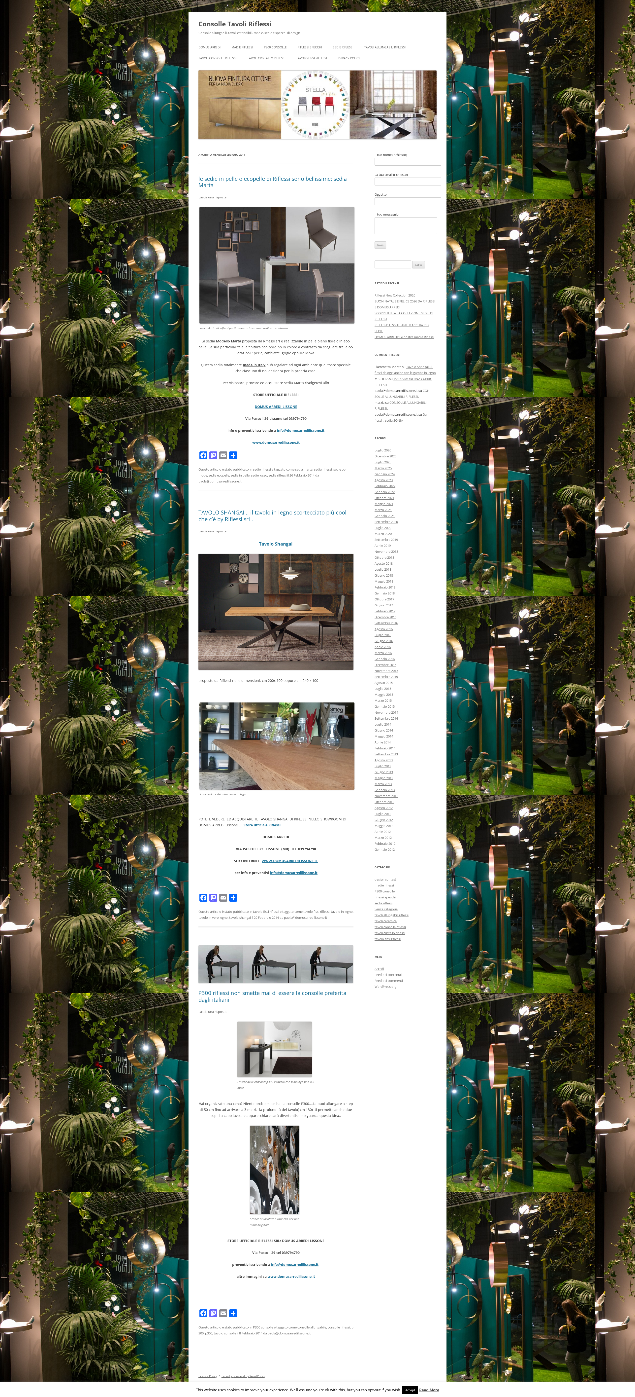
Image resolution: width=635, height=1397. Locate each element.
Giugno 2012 (384, 819)
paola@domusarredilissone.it (220, 481)
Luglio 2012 (383, 813)
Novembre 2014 (386, 712)
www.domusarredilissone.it (276, 442)
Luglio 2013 (383, 766)
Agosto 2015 (384, 682)
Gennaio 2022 (385, 492)
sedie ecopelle (219, 475)
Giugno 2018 (384, 575)
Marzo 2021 (383, 510)
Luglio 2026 (383, 450)
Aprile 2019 (383, 545)
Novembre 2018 (386, 551)
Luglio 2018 (383, 569)
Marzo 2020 (383, 533)
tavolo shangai (240, 917)
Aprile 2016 (383, 647)
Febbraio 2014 (385, 748)
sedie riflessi (343, 47)
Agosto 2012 (384, 808)
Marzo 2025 (383, 468)
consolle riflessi (339, 1327)
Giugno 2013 (384, 772)
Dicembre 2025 (385, 456)
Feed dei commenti (389, 980)
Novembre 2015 (386, 670)
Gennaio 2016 (385, 659)
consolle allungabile (311, 1327)
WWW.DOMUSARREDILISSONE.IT (290, 860)
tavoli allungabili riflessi (385, 47)
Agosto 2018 (384, 563)
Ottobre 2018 (384, 557)
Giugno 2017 (384, 605)
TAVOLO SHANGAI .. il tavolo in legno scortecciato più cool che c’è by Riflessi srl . (272, 515)
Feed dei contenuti (388, 974)
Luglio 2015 (383, 688)
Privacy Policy (349, 58)
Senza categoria (386, 909)
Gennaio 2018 (385, 593)
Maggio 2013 (384, 778)
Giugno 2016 (384, 641)
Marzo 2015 (383, 700)
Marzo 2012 (383, 837)
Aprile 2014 (383, 742)
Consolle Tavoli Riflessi (234, 23)
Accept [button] (410, 1390)
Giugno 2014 (384, 730)
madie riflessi (242, 47)
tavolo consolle (225, 1333)
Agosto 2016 (384, 629)
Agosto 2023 (384, 480)
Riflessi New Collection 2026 (395, 295)
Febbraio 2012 (385, 843)
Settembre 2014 (386, 718)
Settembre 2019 (386, 539)
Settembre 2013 (386, 754)
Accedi (379, 968)
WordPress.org (385, 986)
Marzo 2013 (383, 784)
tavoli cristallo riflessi (266, 58)
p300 (208, 1333)
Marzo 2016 (383, 653)
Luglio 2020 (383, 527)
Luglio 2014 (383, 724)
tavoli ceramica (386, 921)
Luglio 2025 (383, 462)
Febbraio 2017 (385, 611)
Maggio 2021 (384, 504)
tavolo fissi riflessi (311, 58)
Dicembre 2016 (385, 617)
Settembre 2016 (386, 623)
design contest (385, 879)
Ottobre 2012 (384, 802)
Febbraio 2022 (385, 486)
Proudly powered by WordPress (243, 1376)
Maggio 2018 (384, 581)
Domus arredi (209, 47)
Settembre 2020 (386, 521)
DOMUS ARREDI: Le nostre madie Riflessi (404, 337)
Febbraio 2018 (385, 587)
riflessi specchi (310, 47)
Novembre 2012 (386, 796)
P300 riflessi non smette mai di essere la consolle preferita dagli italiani (272, 996)
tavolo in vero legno (213, 917)
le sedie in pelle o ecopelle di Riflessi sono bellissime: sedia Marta (272, 182)
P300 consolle (275, 47)
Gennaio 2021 (385, 516)
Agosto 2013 (384, 760)
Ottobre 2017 (384, 599)
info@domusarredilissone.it (300, 430)
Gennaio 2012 (385, 849)
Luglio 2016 (383, 635)
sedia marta (304, 469)
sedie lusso (259, 475)
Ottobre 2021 (384, 498)
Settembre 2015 (386, 676)
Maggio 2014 (384, 736)
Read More (429, 1390)
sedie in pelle (240, 475)
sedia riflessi (323, 469)
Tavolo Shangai (276, 544)
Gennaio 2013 (385, 790)
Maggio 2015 (384, 694)
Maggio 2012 (384, 825)
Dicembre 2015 (385, 664)
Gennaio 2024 (385, 474)
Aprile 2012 (383, 831)
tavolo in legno (342, 911)
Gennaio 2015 (385, 706)
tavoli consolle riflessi (217, 58)
